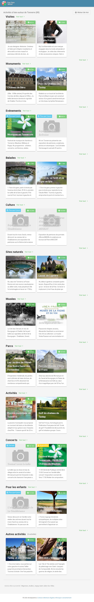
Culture (10, 204)
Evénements (13, 110)
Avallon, (31, 586)
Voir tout (20, 17)
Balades (11, 157)
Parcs (9, 346)
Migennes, (25, 586)
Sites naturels (14, 251)
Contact (40, 598)
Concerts (11, 440)
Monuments (13, 63)
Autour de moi (82, 12)
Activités (11, 393)
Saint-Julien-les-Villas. (47, 586)
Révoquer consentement (63, 598)
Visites (10, 16)
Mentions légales (49, 598)
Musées (11, 299)
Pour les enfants (16, 487)
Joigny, (36, 586)
